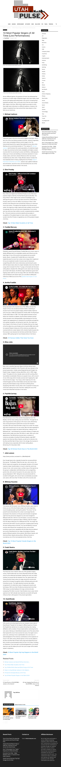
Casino (43, 47)
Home (9, 24)
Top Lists (9, 27)
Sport (43, 107)
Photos (43, 96)
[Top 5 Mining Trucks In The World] (20, 711)
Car (43, 44)
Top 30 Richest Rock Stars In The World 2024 (22, 449)
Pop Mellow (6, 38)
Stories (43, 109)
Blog (43, 40)
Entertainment (20, 24)
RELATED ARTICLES (8, 704)
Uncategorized (45, 120)
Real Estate (37, 24)
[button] (56, 24)
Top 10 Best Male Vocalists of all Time (20, 223)
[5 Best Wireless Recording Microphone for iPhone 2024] (8, 711)
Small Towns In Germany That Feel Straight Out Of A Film (49, 152)
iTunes (43, 80)
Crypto (43, 56)
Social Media (45, 102)
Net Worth (27, 24)
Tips (42, 24)
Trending (51, 24)
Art (42, 36)
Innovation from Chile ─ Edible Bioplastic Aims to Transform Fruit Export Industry (49, 148)
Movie (43, 85)
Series (43, 100)
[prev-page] (4, 722)
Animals (44, 33)
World (43, 122)
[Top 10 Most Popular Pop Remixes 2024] (33, 711)
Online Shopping (46, 94)
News (32, 24)
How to (43, 78)
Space (43, 105)
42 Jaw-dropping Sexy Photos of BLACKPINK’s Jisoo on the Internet (31, 684)
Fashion (44, 60)
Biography (44, 38)
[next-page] (6, 722)
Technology (45, 111)
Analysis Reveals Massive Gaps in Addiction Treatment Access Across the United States (50, 139)
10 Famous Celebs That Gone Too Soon (21, 338)
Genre (43, 69)
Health (43, 71)
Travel (45, 24)
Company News (46, 51)
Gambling (44, 65)
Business (14, 24)
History (43, 73)
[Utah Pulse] (30, 11)
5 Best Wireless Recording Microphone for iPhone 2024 (8, 718)
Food (43, 62)
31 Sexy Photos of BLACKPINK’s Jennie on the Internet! (11, 683)
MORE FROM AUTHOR (20, 704)
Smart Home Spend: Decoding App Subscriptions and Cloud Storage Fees (49, 133)
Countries (44, 53)
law (43, 82)
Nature (43, 87)
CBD (43, 49)
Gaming (44, 67)
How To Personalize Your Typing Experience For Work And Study (49, 143)
